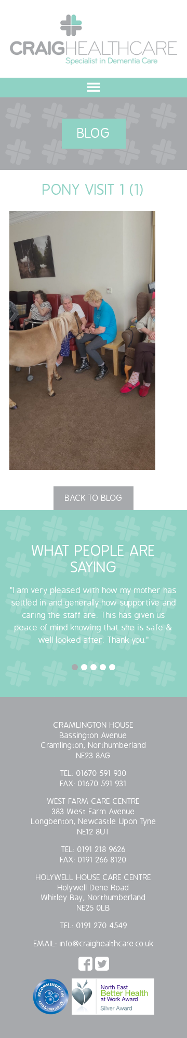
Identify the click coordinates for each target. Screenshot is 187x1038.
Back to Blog (93, 498)
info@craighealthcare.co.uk (107, 944)
